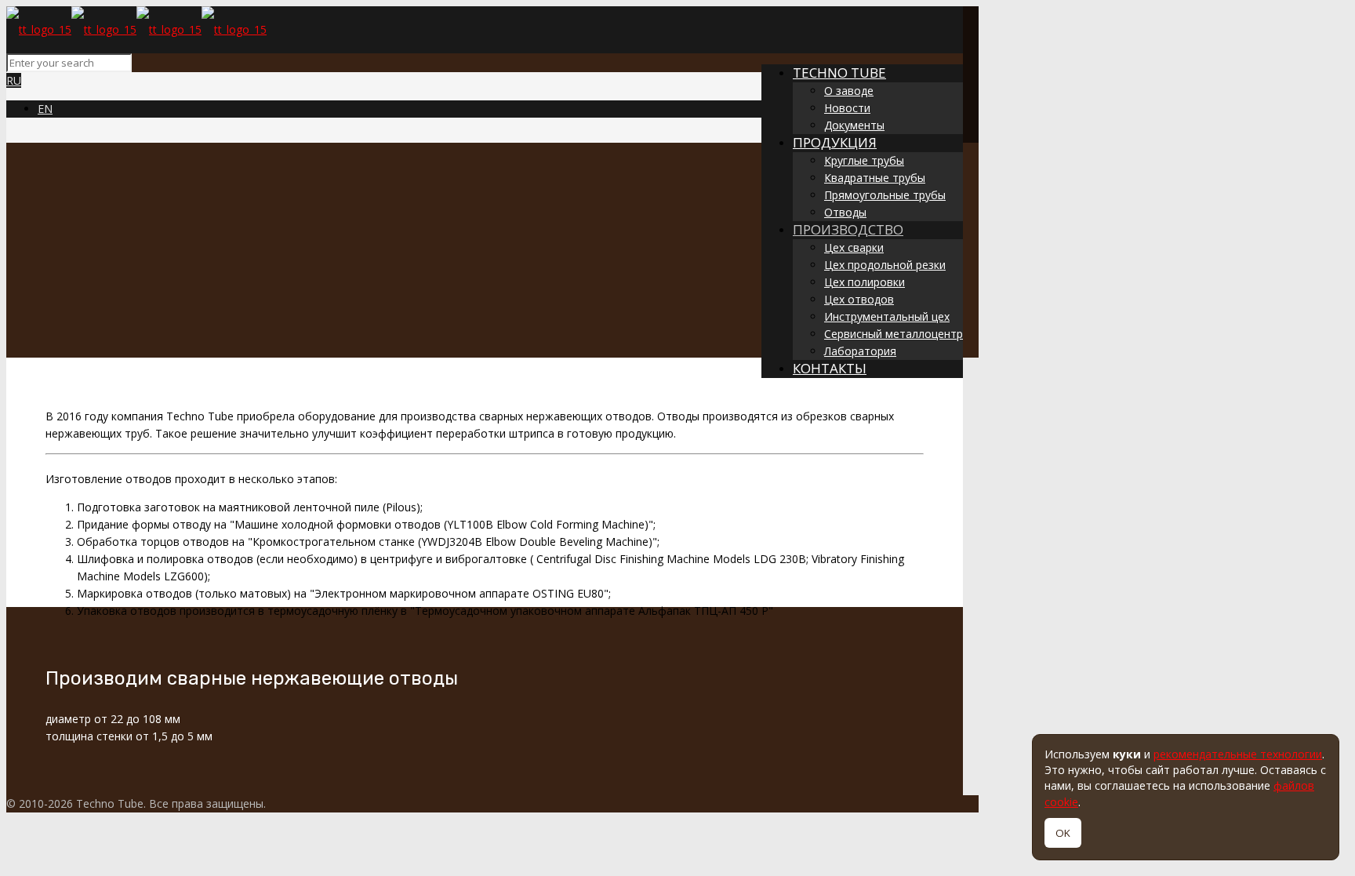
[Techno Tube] (136, 29)
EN (45, 108)
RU (13, 80)
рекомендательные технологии (1237, 754)
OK (1062, 833)
